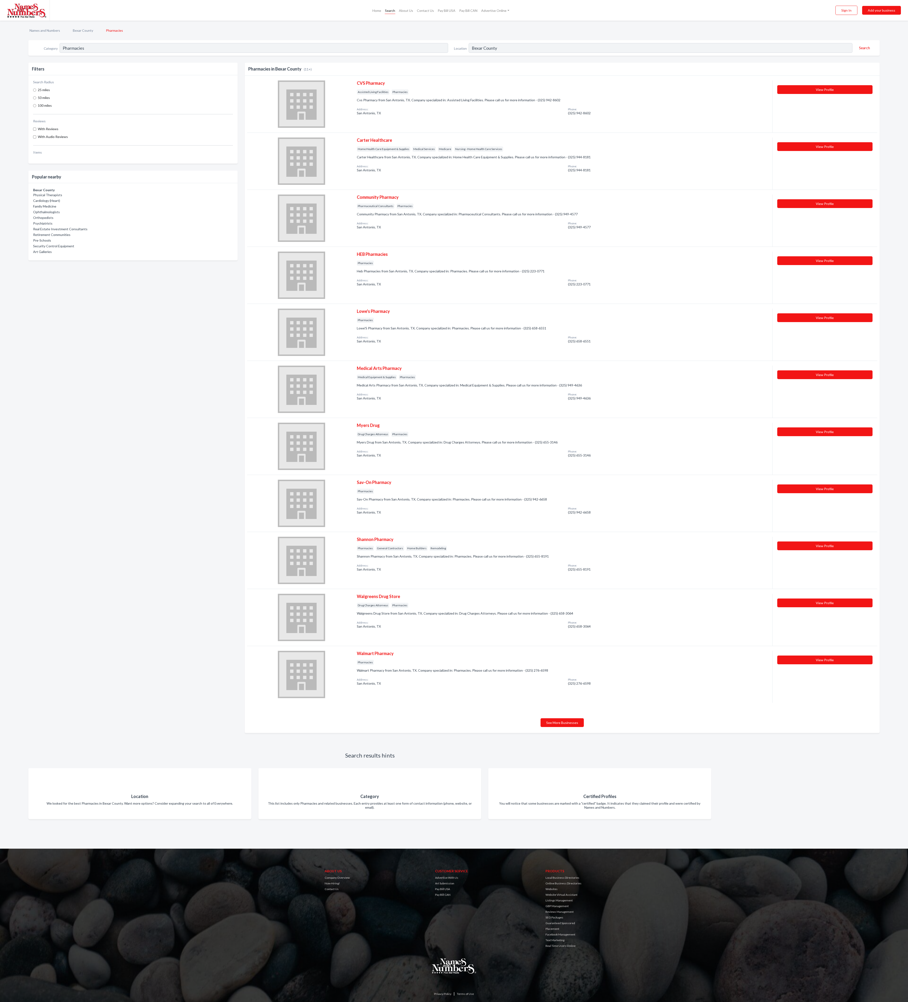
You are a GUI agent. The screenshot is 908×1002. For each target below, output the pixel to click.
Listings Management (559, 900)
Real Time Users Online (561, 946)
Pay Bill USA (446, 11)
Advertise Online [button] (493, 11)
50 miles (44, 98)
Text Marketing (555, 940)
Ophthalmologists (46, 212)
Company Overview (337, 877)
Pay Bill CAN (468, 11)
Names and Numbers (45, 30)
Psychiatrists (42, 223)
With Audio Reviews (53, 137)
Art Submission (444, 883)
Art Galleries (42, 252)
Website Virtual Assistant (561, 894)
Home (376, 11)
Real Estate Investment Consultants (60, 229)
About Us (406, 11)
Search (390, 11)
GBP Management (557, 906)
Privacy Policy (442, 994)
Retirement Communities (51, 235)
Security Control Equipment (53, 246)
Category (51, 48)
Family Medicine (44, 206)
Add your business (881, 10)
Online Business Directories (563, 883)
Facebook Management (560, 934)
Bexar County (83, 30)
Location (460, 48)
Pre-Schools (42, 240)
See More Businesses (562, 723)
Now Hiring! (332, 883)
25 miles (44, 90)
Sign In (846, 10)
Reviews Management (560, 911)
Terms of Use (465, 994)
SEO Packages (554, 917)
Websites (552, 889)
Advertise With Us (446, 877)
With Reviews (48, 129)
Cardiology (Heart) (46, 201)
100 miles (45, 105)
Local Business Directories (562, 877)
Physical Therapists (47, 195)
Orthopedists (43, 218)
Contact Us (425, 11)
